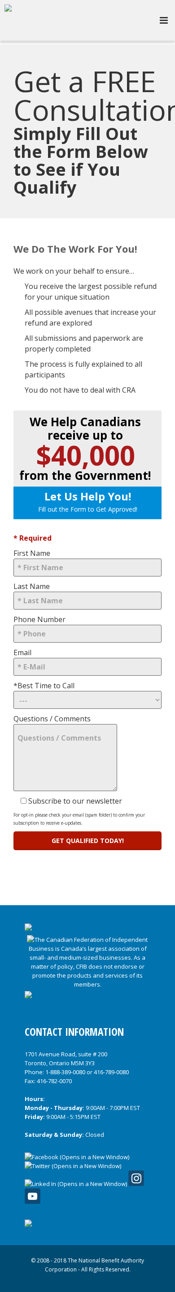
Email (22, 652)
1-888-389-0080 (65, 1072)
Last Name (31, 586)
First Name (31, 553)
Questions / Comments (52, 719)
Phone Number (39, 619)
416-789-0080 (111, 1072)
